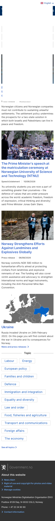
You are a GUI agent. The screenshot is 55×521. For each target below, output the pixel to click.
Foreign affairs (14, 431)
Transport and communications (26, 423)
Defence (10, 384)
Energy (27, 361)
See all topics (8, 447)
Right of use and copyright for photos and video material (28, 484)
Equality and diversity (19, 399)
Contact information (14, 512)
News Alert (9, 480)
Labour (9, 361)
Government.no (21, 467)
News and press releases (14, 346)
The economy (14, 438)
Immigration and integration (24, 392)
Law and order (14, 407)
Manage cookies (12, 489)
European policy (16, 368)
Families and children (19, 376)
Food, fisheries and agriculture (26, 415)
